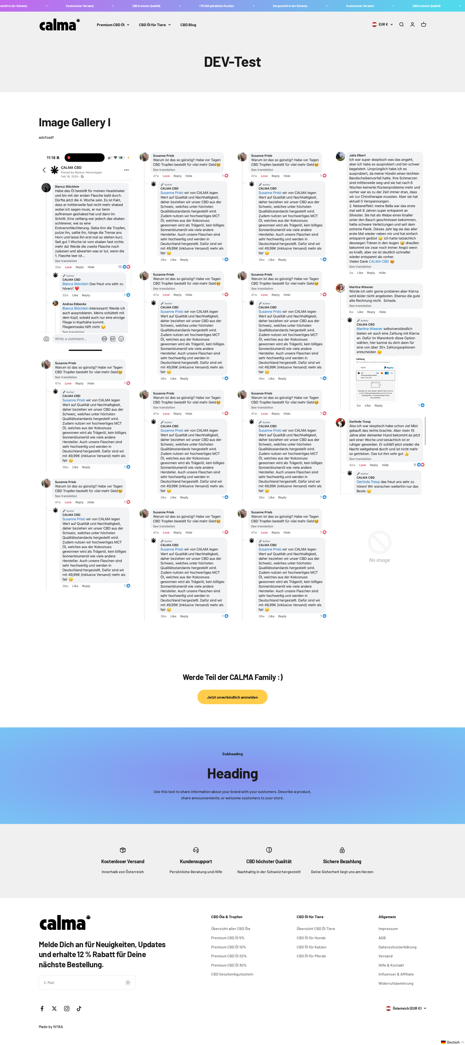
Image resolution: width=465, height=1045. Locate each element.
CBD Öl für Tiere (152, 24)
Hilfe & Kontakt (391, 965)
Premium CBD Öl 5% (227, 937)
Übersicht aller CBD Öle (230, 928)
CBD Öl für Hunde (311, 937)
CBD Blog (188, 24)
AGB (382, 937)
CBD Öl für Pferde (311, 955)
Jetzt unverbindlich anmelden (232, 697)
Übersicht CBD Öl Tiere (316, 928)
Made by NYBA (51, 1026)
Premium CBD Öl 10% (228, 947)
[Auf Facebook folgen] (42, 1008)
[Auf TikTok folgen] (79, 1008)
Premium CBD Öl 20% (229, 955)
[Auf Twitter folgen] (54, 1008)
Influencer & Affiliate (396, 974)
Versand (386, 955)
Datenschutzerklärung (398, 947)
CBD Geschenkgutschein (232, 974)
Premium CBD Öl (110, 24)
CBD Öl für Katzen (311, 947)
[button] (453, 1042)
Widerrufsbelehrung (396, 983)
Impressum (388, 928)
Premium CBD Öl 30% (229, 965)
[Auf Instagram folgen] (66, 1008)
